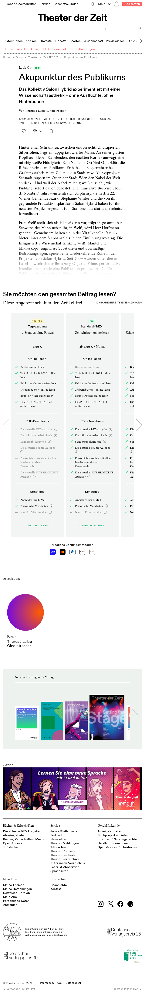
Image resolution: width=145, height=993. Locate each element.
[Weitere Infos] (55, 429)
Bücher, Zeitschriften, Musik (23, 839)
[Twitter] (111, 904)
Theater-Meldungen (64, 843)
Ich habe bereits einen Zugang (119, 302)
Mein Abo (10, 897)
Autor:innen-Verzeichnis (67, 863)
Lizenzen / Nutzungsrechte (117, 839)
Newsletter (58, 839)
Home (7, 57)
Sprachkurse (59, 871)
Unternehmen (59, 879)
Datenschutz (74, 982)
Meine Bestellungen (17, 889)
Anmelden (10, 905)
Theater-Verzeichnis (64, 859)
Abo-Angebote (13, 835)
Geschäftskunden (109, 825)
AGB (60, 982)
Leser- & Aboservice (64, 867)
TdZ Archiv (11, 847)
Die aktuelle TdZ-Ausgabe (21, 831)
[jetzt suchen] (140, 28)
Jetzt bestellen (37, 525)
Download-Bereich (16, 893)
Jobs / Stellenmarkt (64, 831)
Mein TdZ (10, 879)
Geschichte (58, 885)
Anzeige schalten (110, 831)
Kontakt (56, 889)
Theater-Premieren (64, 851)
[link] (21, 4)
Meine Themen (13, 885)
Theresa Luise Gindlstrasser (45, 111)
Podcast (56, 835)
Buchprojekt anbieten (113, 835)
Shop (19, 57)
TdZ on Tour (58, 847)
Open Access (12, 843)
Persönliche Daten (16, 901)
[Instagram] (101, 904)
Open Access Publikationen (117, 847)
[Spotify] (130, 904)
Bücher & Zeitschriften (18, 825)
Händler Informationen (114, 843)
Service (55, 825)
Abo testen (132, 4)
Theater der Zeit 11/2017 (43, 57)
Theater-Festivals (63, 855)
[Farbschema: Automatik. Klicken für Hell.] (93, 4)
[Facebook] (120, 904)
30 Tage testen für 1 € (92, 525)
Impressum (47, 982)
